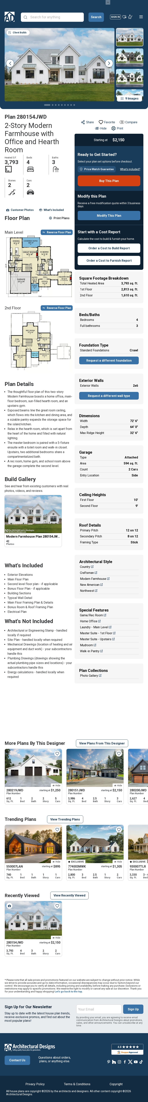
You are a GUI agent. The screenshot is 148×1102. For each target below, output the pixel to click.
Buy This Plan (109, 181)
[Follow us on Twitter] (130, 1061)
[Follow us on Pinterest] (108, 1061)
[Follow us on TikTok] (141, 1061)
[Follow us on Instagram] (119, 1061)
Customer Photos (22, 209)
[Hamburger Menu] (141, 16)
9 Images (132, 98)
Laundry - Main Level (94, 627)
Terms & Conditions (77, 1084)
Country (85, 567)
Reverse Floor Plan (59, 232)
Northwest (87, 591)
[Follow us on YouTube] (135, 1061)
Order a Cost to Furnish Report (109, 260)
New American (89, 585)
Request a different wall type (109, 396)
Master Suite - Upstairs (95, 639)
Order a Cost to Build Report (109, 248)
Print (120, 128)
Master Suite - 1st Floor (96, 633)
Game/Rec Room (91, 615)
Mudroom (86, 645)
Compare (131, 122)
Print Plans (62, 218)
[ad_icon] (10, 17)
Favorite (109, 122)
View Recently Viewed (69, 895)
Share (90, 122)
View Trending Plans (65, 819)
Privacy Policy (35, 1084)
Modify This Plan (109, 215)
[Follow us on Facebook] (125, 1061)
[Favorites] (124, 16)
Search (96, 17)
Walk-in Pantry (89, 651)
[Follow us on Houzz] (114, 1061)
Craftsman (87, 573)
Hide (103, 128)
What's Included (54, 209)
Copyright (116, 1084)
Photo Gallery (89, 675)
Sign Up (133, 1009)
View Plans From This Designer (102, 743)
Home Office (88, 621)
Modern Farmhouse (93, 579)
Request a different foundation (109, 360)
